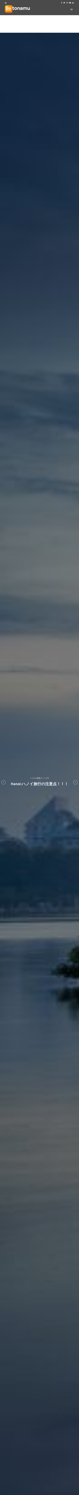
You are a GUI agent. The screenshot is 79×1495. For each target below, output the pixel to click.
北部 (43, 774)
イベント (37, 774)
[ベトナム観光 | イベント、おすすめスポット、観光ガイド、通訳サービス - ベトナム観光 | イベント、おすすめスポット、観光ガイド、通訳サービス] (17, 8)
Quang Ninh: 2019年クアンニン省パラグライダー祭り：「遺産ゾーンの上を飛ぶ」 (39, 784)
